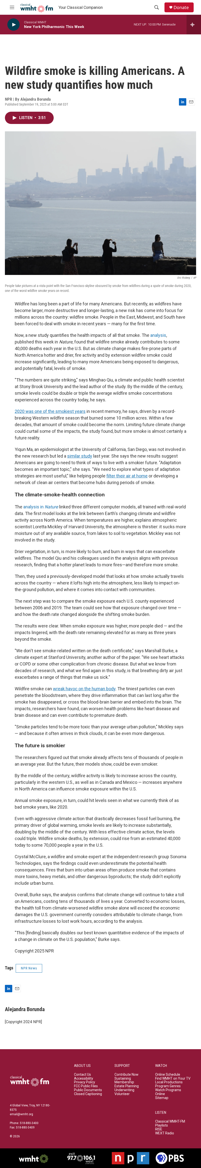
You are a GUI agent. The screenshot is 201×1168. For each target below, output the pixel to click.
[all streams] (194, 24)
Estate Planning (126, 1086)
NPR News (29, 968)
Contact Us (82, 1074)
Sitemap (161, 1098)
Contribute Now (126, 1074)
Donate (181, 7)
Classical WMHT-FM (170, 1121)
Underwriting (124, 1090)
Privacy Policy (84, 1082)
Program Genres (168, 1086)
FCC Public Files (86, 1086)
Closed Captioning (88, 1094)
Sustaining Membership (124, 1080)
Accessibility (83, 1078)
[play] (13, 24)
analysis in (40, 506)
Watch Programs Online (168, 1092)
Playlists (161, 1125)
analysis (158, 335)
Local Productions (169, 1082)
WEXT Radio (164, 1133)
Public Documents (88, 1090)
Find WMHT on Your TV (172, 1078)
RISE (158, 1129)
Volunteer (122, 1094)
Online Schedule (167, 1074)
